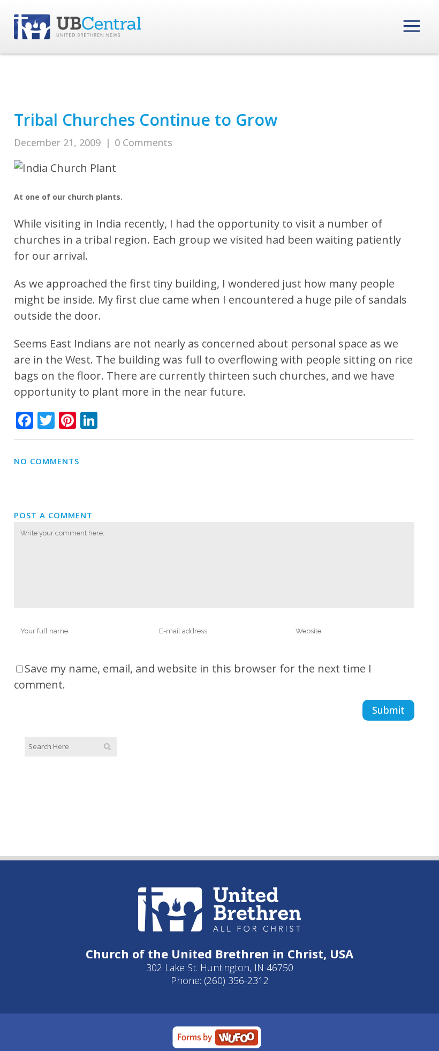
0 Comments (143, 142)
